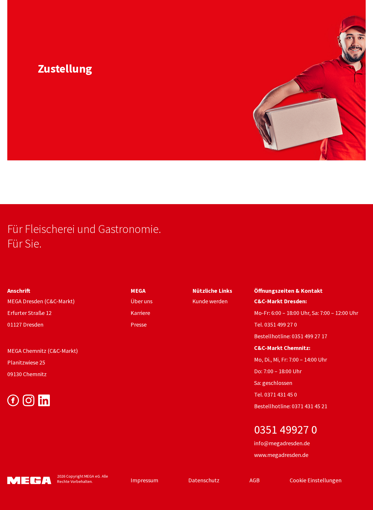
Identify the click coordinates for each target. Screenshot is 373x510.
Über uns (141, 301)
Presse (139, 324)
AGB (254, 480)
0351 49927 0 (285, 429)
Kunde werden (210, 301)
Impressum (144, 480)
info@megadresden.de (282, 443)
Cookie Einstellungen (316, 480)
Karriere (140, 312)
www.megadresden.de (281, 454)
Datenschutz (203, 480)
